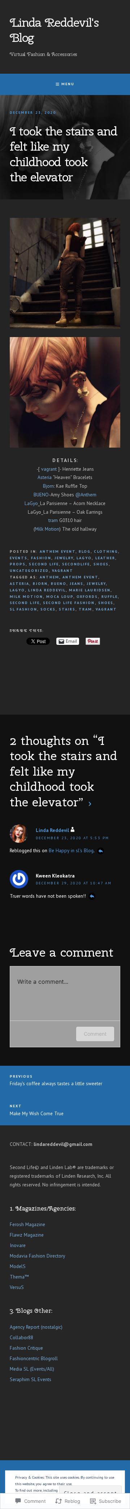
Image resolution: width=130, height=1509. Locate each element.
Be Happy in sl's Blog (71, 850)
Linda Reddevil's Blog (54, 30)
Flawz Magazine (27, 1235)
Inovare (18, 1245)
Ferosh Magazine (27, 1224)
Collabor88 (21, 1337)
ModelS (18, 1266)
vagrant (49, 469)
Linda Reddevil (52, 830)
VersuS (17, 1287)
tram (53, 520)
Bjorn (48, 486)
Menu (67, 84)
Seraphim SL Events (30, 1379)
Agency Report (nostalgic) (36, 1327)
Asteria (45, 477)
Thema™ (19, 1276)
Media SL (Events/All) (32, 1369)
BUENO (41, 494)
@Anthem (85, 494)
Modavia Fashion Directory (37, 1256)
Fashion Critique (26, 1348)
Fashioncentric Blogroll (34, 1358)
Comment (95, 1034)
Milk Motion (47, 529)
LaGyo (31, 503)
